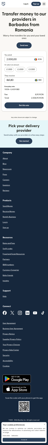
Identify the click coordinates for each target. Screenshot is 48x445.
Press (5, 174)
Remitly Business (9, 217)
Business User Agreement (13, 329)
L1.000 (9, 69)
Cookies (6, 366)
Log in (26, 4)
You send (8, 55)
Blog (4, 164)
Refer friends (8, 275)
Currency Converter (11, 270)
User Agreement (9, 323)
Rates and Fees (9, 243)
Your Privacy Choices (11, 345)
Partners (6, 259)
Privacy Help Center (11, 350)
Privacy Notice (9, 334)
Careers (6, 180)
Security (6, 355)
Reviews (6, 190)
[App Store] (17, 389)
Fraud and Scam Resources (14, 254)
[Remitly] (3, 4)
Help (4, 296)
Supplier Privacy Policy (12, 339)
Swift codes (7, 249)
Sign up (36, 4)
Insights (6, 281)
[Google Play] (17, 379)
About (5, 158)
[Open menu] (44, 4)
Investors (6, 185)
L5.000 (32, 69)
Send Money (8, 206)
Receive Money (9, 211)
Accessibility (8, 361)
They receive (9, 76)
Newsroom (7, 169)
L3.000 (20, 69)
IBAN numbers (8, 265)
